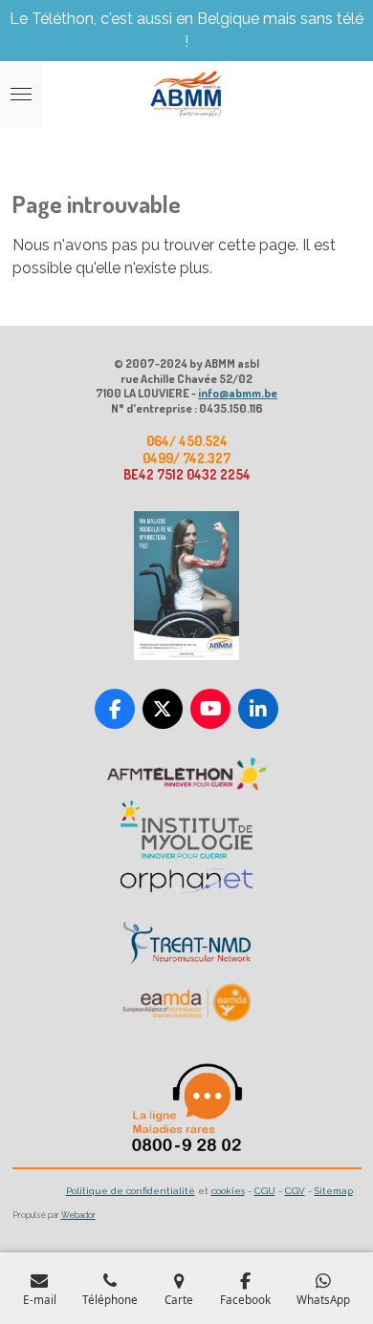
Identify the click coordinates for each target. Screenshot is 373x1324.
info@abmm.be (237, 392)
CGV (295, 1190)
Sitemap (334, 1190)
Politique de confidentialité (130, 1190)
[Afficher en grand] (186, 585)
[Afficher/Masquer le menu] (21, 94)
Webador (78, 1215)
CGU (264, 1190)
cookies (228, 1190)
